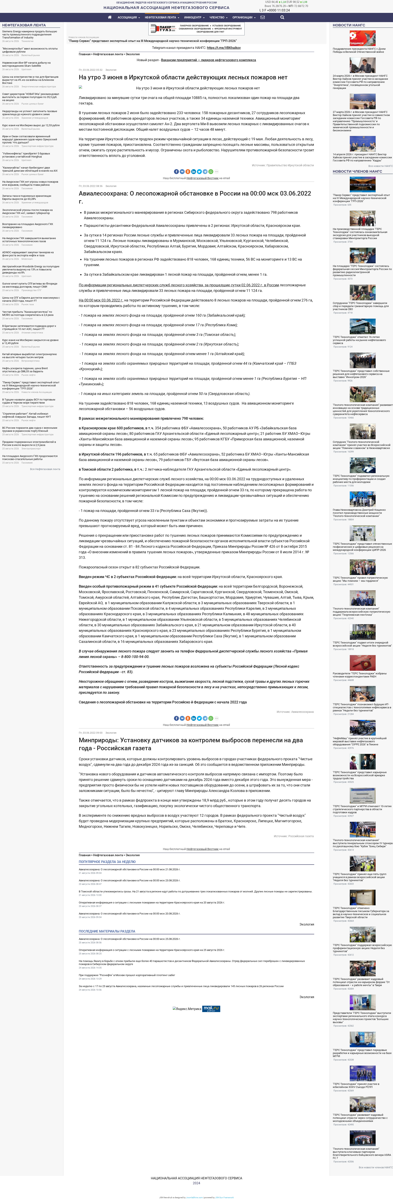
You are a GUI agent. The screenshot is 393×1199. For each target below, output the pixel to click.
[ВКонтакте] (182, 171)
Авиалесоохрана (302, 711)
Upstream (26, 69)
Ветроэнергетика (30, 361)
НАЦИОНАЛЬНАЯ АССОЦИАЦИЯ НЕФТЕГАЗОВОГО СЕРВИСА (196, 1178)
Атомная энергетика (32, 332)
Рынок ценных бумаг (32, 103)
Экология (133, 54)
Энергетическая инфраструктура (38, 86)
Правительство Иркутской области (290, 165)
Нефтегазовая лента (108, 54)
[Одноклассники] (187, 171)
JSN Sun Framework (224, 1197)
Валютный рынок (30, 55)
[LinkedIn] (193, 171)
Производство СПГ (31, 290)
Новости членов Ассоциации (36, 392)
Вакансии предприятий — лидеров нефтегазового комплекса (208, 60)
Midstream (27, 259)
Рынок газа (27, 304)
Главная (84, 54)
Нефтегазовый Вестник (202, 178)
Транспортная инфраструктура (37, 146)
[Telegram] (205, 171)
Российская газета (301, 836)
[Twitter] (199, 171)
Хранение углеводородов (34, 118)
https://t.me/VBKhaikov (224, 48)
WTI (290, 6)
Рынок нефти (28, 375)
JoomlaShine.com (194, 1197)
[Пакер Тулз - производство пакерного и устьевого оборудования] (196, 28)
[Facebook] (176, 171)
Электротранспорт (31, 448)
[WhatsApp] (210, 171)
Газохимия (27, 188)
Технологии (27, 41)
